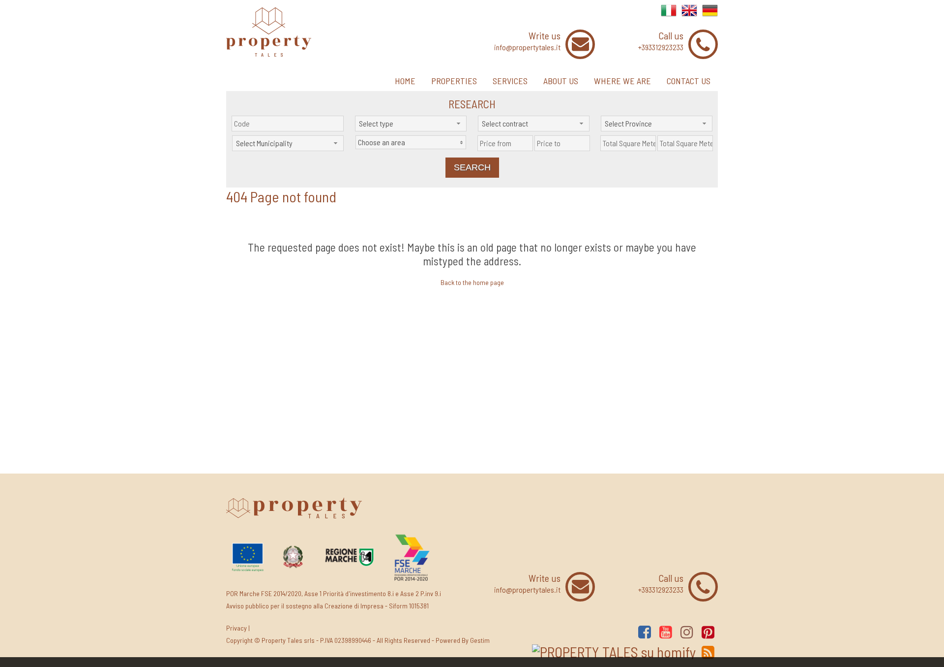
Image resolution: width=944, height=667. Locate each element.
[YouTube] (666, 632)
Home (405, 80)
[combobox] (411, 123)
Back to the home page (472, 282)
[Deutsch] (710, 15)
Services (510, 80)
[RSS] (708, 652)
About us (560, 80)
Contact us (688, 80)
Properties (454, 80)
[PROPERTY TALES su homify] (614, 651)
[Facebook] (644, 632)
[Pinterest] (708, 632)
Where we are (622, 80)
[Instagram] (687, 632)
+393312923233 (660, 47)
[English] (689, 15)
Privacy (236, 628)
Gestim (480, 640)
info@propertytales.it (527, 47)
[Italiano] (669, 15)
